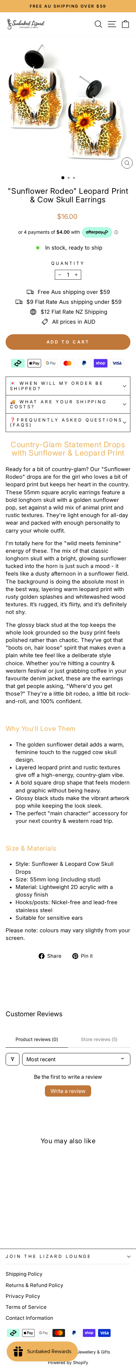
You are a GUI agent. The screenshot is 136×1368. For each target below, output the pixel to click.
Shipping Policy (24, 1274)
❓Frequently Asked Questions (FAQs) (66, 422)
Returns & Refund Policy (34, 1285)
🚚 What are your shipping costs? (58, 404)
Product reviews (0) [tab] (37, 1039)
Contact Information (29, 1318)
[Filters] (12, 1059)
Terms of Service (26, 1307)
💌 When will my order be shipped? (57, 386)
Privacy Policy (23, 1296)
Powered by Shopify (68, 1362)
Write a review (68, 1091)
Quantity (68, 263)
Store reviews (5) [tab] (99, 1039)
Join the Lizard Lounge (48, 1256)
